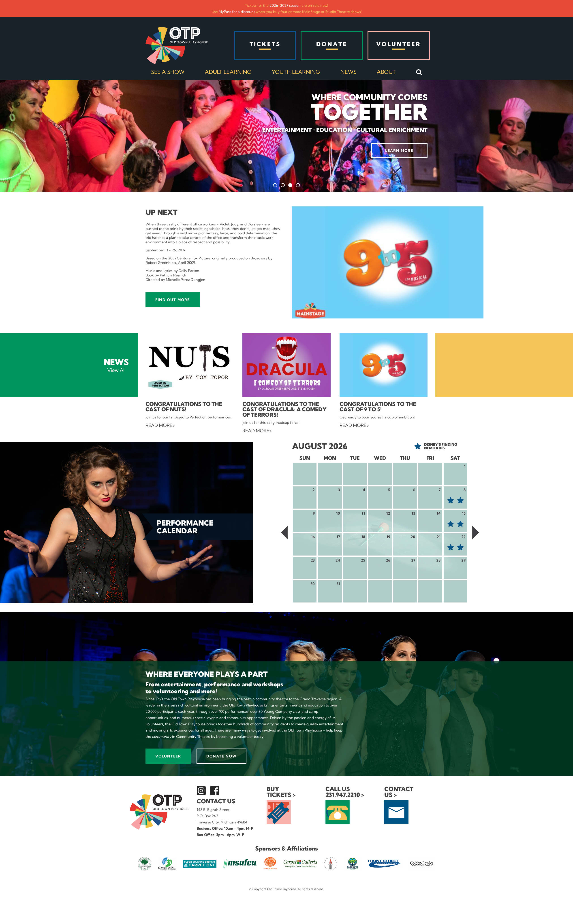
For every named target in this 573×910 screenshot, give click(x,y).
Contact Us (216, 801)
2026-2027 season (285, 5)
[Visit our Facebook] (214, 790)
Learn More (399, 150)
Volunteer (168, 756)
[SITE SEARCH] (419, 72)
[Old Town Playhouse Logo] (176, 45)
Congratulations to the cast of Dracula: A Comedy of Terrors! (284, 409)
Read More (158, 425)
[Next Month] (475, 533)
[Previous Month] (284, 533)
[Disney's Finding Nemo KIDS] (450, 500)
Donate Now (221, 756)
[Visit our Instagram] (201, 790)
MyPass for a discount (237, 11)
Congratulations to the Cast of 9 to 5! (378, 407)
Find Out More (172, 299)
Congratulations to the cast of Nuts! (183, 407)
